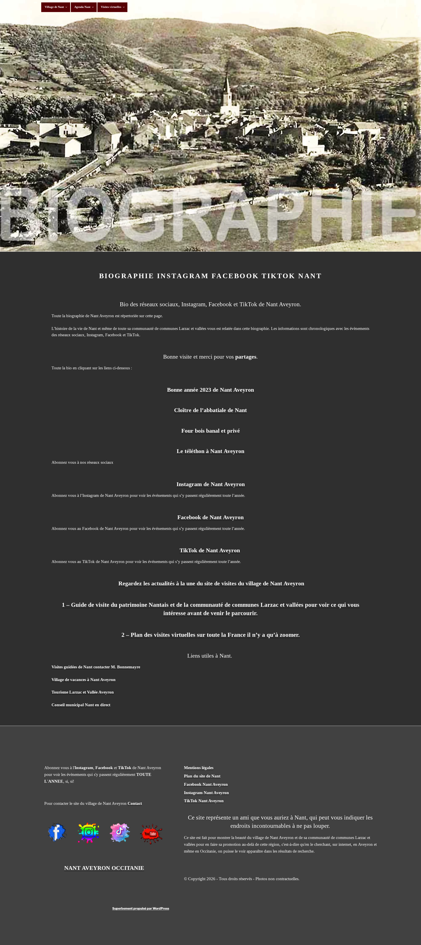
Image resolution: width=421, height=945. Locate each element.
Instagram (84, 767)
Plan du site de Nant (202, 776)
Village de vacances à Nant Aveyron (84, 679)
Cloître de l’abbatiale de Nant (210, 410)
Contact (135, 803)
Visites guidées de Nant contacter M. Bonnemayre (96, 667)
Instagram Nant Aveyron (206, 792)
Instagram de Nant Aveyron (211, 484)
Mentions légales (198, 767)
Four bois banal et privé (210, 431)
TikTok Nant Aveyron (204, 800)
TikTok (124, 767)
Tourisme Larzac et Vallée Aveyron (83, 692)
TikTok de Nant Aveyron (210, 550)
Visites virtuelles (111, 7)
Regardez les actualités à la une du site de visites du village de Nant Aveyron (211, 583)
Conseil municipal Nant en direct (81, 705)
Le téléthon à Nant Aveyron (210, 451)
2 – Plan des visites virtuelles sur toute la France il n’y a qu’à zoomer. (210, 635)
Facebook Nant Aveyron (206, 784)
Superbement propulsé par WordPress (140, 908)
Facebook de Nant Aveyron (210, 517)
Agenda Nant (82, 7)
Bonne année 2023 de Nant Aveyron (210, 390)
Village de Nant (54, 7)
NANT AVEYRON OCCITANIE (104, 868)
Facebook (104, 767)
